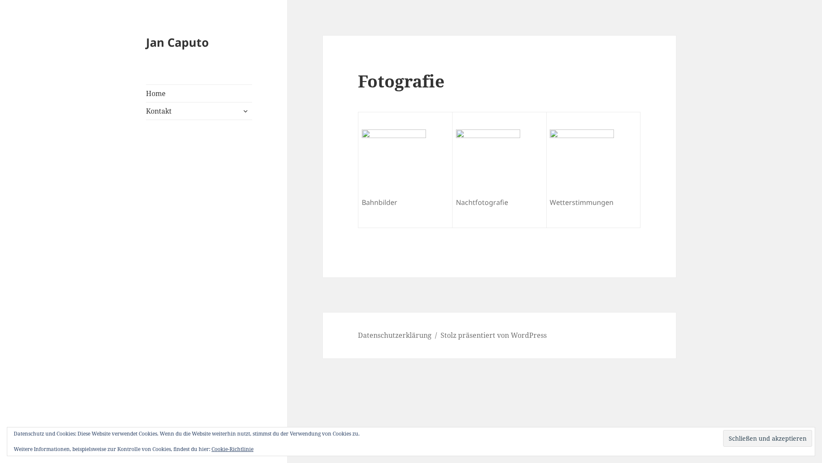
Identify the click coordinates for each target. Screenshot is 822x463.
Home (156, 93)
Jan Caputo (177, 42)
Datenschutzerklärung (395, 335)
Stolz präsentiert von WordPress (494, 335)
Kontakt (159, 111)
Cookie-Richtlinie (232, 449)
